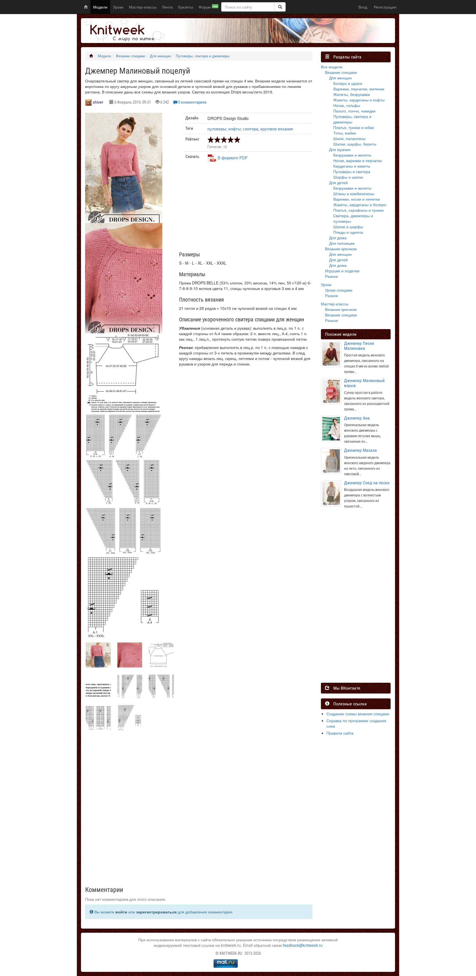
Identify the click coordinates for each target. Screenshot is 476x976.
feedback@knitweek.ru (303, 945)
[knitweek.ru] (123, 30)
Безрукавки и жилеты (352, 155)
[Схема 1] (123, 403)
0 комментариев (192, 102)
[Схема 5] (123, 598)
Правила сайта (339, 733)
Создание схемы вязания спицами (357, 713)
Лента (167, 7)
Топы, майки (344, 133)
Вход (362, 7)
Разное (331, 276)
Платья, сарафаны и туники (358, 210)
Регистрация (385, 7)
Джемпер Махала (360, 450)
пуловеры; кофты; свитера (232, 128)
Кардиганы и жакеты (351, 166)
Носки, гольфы (346, 105)
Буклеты (185, 7)
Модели (100, 7)
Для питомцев (342, 243)
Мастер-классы (142, 7)
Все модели (331, 66)
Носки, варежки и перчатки (357, 160)
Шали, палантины (349, 138)
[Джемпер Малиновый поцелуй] (123, 172)
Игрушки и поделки (342, 270)
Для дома (338, 237)
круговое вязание (276, 128)
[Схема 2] (123, 436)
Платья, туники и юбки (353, 127)
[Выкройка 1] (123, 363)
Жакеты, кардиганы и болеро (359, 204)
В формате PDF (233, 157)
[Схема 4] (123, 530)
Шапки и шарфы (348, 226)
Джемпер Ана (357, 418)
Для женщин (160, 55)
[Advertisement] (248, 209)
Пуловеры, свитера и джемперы (202, 55)
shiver (98, 102)
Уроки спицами (338, 290)
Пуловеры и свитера (351, 171)
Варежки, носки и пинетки (356, 199)
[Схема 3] (123, 482)
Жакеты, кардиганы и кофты (359, 100)
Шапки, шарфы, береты (354, 144)
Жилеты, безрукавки (351, 94)
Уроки (118, 7)
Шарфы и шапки (348, 177)
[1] (280, 7)
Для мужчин (340, 149)
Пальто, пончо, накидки (354, 111)
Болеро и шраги (347, 83)
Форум (208, 7)
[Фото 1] (123, 282)
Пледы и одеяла (348, 232)
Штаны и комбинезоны (353, 193)
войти (121, 912)
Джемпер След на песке (367, 482)
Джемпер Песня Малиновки (359, 346)
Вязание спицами (130, 55)
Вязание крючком (341, 248)
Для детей (338, 182)
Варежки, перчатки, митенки (358, 89)
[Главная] (91, 55)
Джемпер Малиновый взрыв (364, 383)
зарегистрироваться (156, 912)
